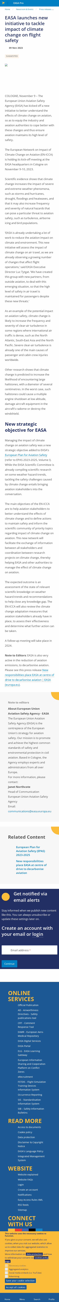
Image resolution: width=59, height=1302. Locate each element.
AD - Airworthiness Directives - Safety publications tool (28, 1014)
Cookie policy (25, 1132)
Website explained (28, 1174)
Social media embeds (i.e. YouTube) (25, 1272)
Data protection (26, 1137)
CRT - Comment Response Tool (26, 1024)
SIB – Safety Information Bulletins (31, 1110)
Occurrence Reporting (30, 1094)
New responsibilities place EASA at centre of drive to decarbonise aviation (31, 867)
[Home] (7, 1297)
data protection (34, 1254)
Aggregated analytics (18, 1269)
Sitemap (22, 1209)
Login (21, 1184)
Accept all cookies (15, 1287)
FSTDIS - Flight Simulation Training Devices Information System (32, 1085)
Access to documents (29, 1127)
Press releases (45, 9)
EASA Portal (24, 1046)
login (37, 934)
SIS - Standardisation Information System (29, 1101)
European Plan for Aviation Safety (26, 455)
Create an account (28, 1189)
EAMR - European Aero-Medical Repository (31, 1033)
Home (7, 9)
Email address (20, 950)
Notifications (25, 1194)
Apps (56, 3)
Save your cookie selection (20, 1280)
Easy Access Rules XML (30, 1199)
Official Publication (28, 1005)
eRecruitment (25, 1076)
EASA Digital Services (29, 1040)
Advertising (14, 1276)
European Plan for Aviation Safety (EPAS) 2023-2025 (30, 851)
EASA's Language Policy (30, 1151)
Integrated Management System (31, 1158)
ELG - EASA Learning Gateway (29, 1052)
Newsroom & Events (24, 9)
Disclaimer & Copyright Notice (30, 1144)
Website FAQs (25, 1179)
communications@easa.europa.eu (29, 811)
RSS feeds (23, 1204)
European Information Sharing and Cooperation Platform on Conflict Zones (31, 1065)
